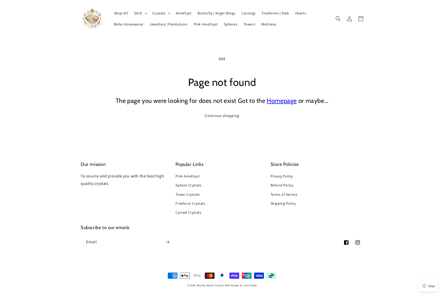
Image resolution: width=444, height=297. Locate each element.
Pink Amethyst (187, 176)
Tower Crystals (187, 194)
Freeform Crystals (190, 203)
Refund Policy (282, 185)
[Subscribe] (167, 242)
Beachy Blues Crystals (211, 285)
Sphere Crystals (188, 185)
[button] (140, 13)
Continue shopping (222, 115)
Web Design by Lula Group (241, 285)
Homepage (282, 100)
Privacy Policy (282, 176)
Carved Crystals (188, 212)
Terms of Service (284, 194)
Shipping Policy (283, 203)
